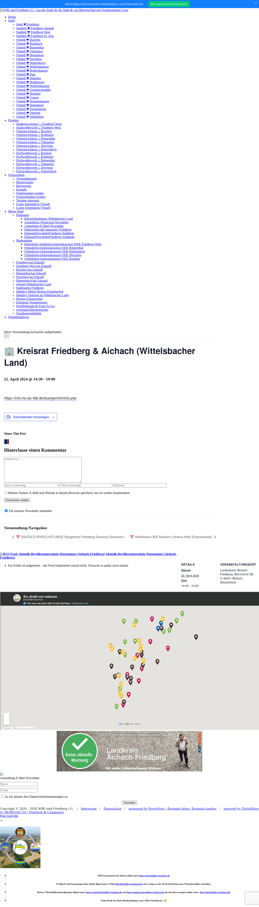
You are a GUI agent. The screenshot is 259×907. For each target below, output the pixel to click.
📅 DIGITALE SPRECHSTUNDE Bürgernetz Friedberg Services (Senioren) (70, 536)
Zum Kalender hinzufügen (31, 417)
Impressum (89, 808)
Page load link (9, 816)
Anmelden (129, 802)
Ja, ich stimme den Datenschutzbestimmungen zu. (36, 796)
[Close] (1, 820)
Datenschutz (113, 808)
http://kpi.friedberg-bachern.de (215, 892)
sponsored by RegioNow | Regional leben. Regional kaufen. (172, 808)
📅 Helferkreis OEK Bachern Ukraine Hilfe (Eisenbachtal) (171, 536)
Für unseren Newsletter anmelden (30, 511)
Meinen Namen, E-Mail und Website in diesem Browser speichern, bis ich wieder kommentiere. (69, 493)
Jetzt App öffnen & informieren (169, 4)
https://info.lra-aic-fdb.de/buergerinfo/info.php (40, 397)
